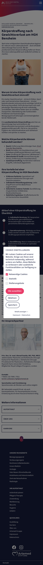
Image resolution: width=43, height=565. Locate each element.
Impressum (16, 315)
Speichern (12, 305)
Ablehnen (12, 298)
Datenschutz (26, 315)
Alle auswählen (15, 291)
